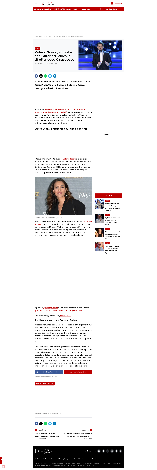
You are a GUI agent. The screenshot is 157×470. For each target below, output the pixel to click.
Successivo (85, 430)
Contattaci (46, 459)
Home (36, 36)
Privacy (1, 461)
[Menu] (37, 3)
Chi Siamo (38, 459)
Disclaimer (54, 459)
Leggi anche (108, 195)
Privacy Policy (63, 459)
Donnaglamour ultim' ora (45, 384)
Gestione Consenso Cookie (87, 459)
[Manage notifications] (3, 466)
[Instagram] (107, 451)
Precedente (42, 430)
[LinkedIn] (54, 76)
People (41, 36)
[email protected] (70, 463)
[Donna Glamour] (47, 3)
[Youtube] (120, 451)
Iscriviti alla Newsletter (78, 372)
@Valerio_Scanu (42, 310)
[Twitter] (41, 76)
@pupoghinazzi (50, 307)
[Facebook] (36, 76)
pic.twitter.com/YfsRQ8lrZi (70, 310)
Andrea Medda (39, 63)
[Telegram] (50, 76)
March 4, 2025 (65, 316)
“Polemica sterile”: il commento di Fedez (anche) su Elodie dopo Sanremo (78, 436)
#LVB (55, 310)
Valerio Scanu (69, 159)
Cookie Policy (73, 459)
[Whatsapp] (45, 76)
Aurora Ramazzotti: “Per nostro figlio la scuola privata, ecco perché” (47, 436)
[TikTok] (116, 451)
